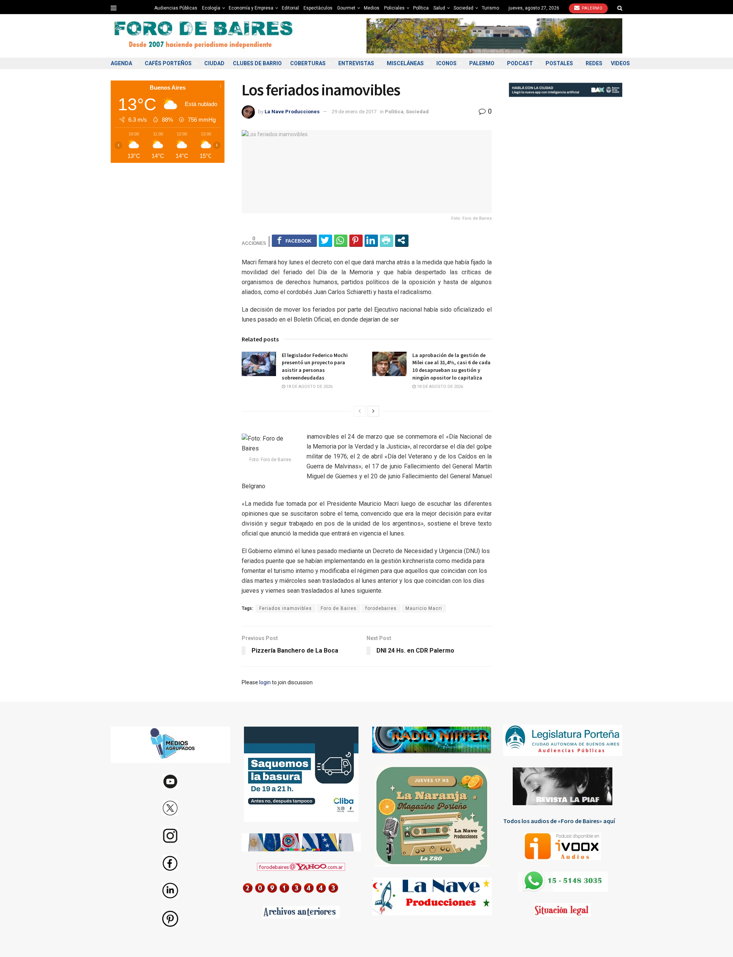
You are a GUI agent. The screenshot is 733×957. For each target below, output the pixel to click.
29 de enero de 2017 (354, 111)
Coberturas (308, 63)
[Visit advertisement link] (494, 35)
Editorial (290, 8)
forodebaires (381, 608)
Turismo (490, 8)
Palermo (591, 8)
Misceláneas (405, 63)
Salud (439, 8)
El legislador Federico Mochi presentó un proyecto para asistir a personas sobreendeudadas (315, 366)
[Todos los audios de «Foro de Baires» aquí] (563, 846)
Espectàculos (318, 8)
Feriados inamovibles (285, 608)
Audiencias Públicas (175, 8)
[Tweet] (325, 240)
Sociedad (463, 8)
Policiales (394, 8)
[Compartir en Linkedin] (371, 240)
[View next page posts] (373, 411)
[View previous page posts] (359, 411)
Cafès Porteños (168, 63)
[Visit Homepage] (204, 36)
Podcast (520, 63)
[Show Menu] (113, 8)
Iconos (446, 63)
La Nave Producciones (292, 111)
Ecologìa (211, 8)
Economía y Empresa (251, 8)
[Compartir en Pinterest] (356, 240)
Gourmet (346, 8)
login (265, 682)
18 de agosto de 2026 (309, 386)
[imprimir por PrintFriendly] (386, 240)
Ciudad (214, 63)
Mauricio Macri (423, 608)
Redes (594, 63)
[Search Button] (619, 8)
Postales (559, 63)
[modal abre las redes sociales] (401, 240)
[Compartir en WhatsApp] (340, 240)
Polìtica (421, 8)
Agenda (121, 63)
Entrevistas (356, 63)
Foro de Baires (339, 608)
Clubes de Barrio (257, 63)
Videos (620, 63)
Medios (371, 8)
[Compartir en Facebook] (294, 240)
